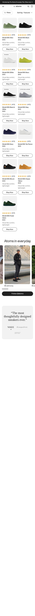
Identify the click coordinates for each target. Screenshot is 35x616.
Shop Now (9, 49)
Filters (9, 12)
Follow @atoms (17, 293)
